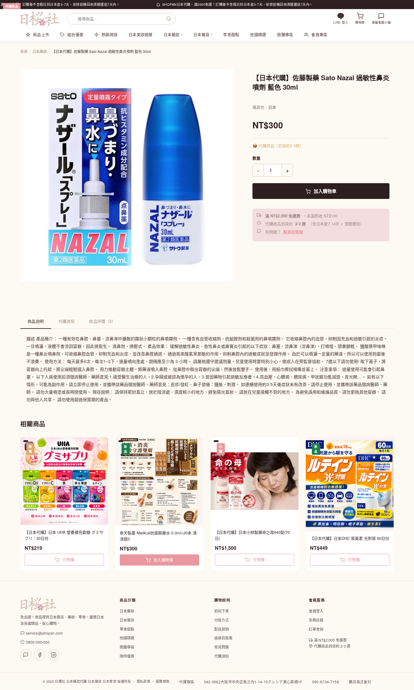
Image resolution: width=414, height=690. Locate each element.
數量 (256, 158)
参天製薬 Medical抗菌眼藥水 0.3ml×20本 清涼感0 (158, 536)
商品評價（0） (102, 321)
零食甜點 (231, 34)
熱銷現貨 (110, 34)
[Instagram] (53, 654)
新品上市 (41, 34)
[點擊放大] (127, 175)
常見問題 (221, 646)
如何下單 (221, 610)
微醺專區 (285, 34)
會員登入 (316, 610)
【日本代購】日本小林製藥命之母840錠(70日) (252, 535)
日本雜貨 (202, 34)
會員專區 (319, 34)
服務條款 (162, 681)
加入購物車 (324, 191)
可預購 (67, 559)
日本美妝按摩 (141, 34)
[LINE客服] (25, 654)
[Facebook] (39, 654)
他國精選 (258, 34)
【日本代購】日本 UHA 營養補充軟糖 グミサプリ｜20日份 (64, 535)
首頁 (24, 51)
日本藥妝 (173, 34)
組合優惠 (75, 34)
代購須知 (66, 321)
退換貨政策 (223, 637)
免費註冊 (316, 619)
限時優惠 (127, 656)
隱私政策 (143, 681)
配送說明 (221, 629)
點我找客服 (293, 232)
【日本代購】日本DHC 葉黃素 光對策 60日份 (349, 538)
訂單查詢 (316, 629)
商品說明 (36, 321)
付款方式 (221, 619)
